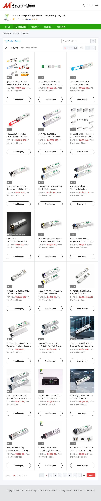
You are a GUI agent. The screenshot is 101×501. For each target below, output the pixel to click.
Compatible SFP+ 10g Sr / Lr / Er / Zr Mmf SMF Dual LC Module (81, 137)
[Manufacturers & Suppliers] (19, 5)
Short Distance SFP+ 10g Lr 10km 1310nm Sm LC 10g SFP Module (81, 451)
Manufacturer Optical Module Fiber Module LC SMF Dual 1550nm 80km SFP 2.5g (50, 241)
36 (20, 475)
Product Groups (14, 41)
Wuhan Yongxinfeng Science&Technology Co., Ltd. (38, 15)
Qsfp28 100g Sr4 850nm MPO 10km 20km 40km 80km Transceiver (19, 84)
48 (25, 475)
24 (14, 475)
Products (22, 27)
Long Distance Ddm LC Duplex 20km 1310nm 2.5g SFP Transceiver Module (81, 241)
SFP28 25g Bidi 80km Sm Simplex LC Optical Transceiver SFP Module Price (82, 294)
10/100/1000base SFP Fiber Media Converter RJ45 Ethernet (50, 398)
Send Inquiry (18, 99)
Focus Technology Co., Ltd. (33, 490)
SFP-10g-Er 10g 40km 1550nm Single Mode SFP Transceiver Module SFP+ (48, 451)
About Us (34, 27)
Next (90, 475)
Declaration (78, 490)
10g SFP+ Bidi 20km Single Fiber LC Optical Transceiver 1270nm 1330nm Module (81, 346)
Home (7, 27)
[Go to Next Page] (92, 48)
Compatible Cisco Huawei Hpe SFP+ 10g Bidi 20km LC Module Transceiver (18, 398)
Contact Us (61, 27)
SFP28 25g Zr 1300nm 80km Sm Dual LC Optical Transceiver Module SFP (18, 294)
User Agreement (65, 490)
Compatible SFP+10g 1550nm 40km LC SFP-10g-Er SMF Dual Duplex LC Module (19, 451)
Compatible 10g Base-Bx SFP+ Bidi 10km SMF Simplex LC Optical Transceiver (50, 346)
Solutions (47, 27)
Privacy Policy (90, 490)
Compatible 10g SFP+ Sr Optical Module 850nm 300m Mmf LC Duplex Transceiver (18, 189)
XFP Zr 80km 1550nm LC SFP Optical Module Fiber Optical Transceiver (19, 346)
